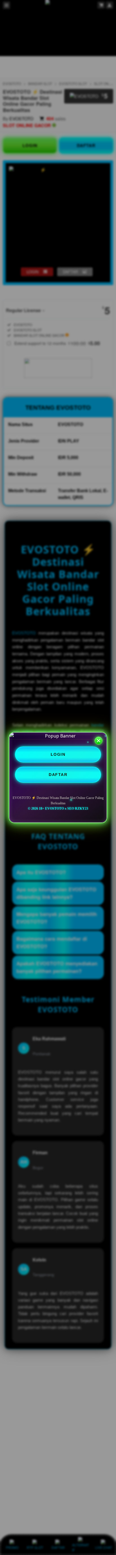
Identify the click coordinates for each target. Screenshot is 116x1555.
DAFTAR (58, 774)
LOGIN (58, 754)
